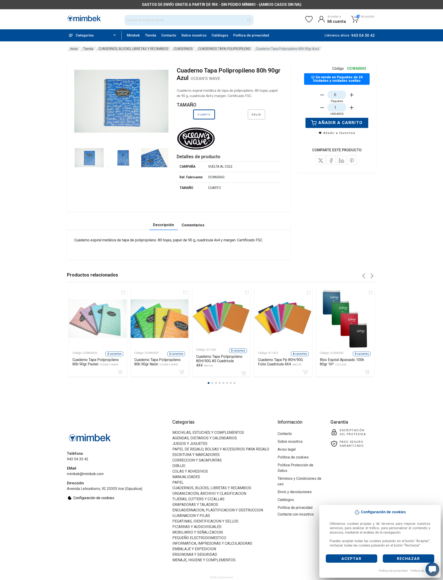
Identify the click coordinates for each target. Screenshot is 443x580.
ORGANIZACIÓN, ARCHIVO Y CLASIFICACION (209, 493)
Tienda (150, 35)
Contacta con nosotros (296, 514)
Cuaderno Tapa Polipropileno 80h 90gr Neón (157, 362)
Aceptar (351, 558)
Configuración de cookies (93, 498)
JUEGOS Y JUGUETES (189, 443)
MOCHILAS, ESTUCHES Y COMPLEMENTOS (208, 432)
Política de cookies (423, 570)
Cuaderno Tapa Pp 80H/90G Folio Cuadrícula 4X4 (280, 362)
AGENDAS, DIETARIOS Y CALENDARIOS (204, 438)
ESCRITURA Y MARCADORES (196, 454)
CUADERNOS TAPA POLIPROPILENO (224, 49)
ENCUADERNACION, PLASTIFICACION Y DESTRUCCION (217, 510)
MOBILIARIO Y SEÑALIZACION (197, 532)
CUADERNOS (183, 49)
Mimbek (133, 35)
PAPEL (178, 482)
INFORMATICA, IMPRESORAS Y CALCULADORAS (212, 543)
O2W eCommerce (221, 577)
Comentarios (193, 225)
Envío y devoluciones (295, 492)
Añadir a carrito (340, 122)
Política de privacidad (393, 570)
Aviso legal (287, 449)
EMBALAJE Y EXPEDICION (194, 549)
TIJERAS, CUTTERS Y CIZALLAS (198, 499)
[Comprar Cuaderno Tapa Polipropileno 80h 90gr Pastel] (120, 372)
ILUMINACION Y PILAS (191, 515)
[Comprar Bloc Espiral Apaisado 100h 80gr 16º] (367, 372)
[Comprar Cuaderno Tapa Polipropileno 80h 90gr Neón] (181, 372)
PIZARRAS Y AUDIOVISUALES (197, 527)
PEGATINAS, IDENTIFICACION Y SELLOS (205, 521)
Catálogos (220, 35)
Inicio (74, 49)
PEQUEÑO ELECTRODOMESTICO (199, 538)
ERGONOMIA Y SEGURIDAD (194, 554)
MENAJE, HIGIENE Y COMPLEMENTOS (204, 560)
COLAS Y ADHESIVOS (190, 471)
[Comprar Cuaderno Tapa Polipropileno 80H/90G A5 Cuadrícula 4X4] (243, 373)
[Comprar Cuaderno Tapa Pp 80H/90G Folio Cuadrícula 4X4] (305, 372)
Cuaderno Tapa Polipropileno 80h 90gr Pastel (95, 362)
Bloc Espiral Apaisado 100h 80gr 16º (342, 362)
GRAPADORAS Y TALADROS (195, 504)
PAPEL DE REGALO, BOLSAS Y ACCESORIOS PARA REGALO (220, 449)
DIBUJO (178, 466)
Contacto (168, 35)
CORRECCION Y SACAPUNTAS (197, 460)
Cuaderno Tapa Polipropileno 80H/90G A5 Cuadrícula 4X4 (219, 360)
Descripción (163, 225)
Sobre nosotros (194, 35)
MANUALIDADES (186, 477)
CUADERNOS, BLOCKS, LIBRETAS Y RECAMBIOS (133, 49)
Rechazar (408, 558)
